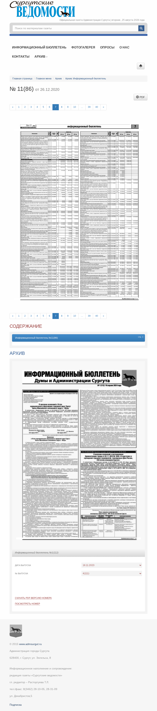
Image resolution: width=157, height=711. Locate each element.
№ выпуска (21, 573)
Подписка (16, 704)
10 (74, 107)
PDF (142, 97)
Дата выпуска (23, 565)
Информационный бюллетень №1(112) (36, 552)
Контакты (20, 56)
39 (89, 107)
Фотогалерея (83, 47)
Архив (40, 56)
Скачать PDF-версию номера (33, 598)
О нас (124, 47)
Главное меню (44, 78)
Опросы (107, 47)
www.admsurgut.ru (30, 644)
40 (96, 107)
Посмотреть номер (27, 603)
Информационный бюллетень (39, 47)
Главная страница (22, 78)
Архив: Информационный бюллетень (85, 78)
